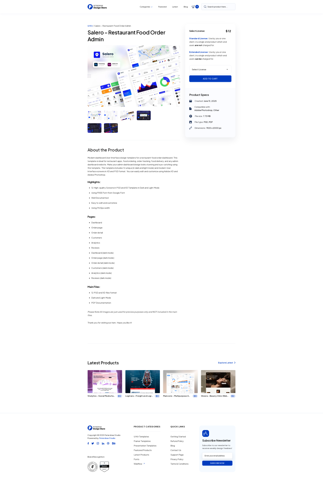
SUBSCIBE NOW (217, 463)
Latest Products (141, 455)
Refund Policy (177, 441)
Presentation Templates (145, 446)
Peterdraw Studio (107, 438)
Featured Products (143, 450)
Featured (162, 6)
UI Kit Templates (141, 436)
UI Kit (90, 25)
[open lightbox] (134, 76)
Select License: (197, 31)
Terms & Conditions (179, 464)
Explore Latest (226, 363)
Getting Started (178, 436)
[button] (146, 7)
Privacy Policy (176, 459)
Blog (186, 7)
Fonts (136, 459)
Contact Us (175, 450)
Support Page (177, 455)
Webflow (138, 464)
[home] (97, 6)
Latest (175, 6)
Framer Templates (142, 441)
